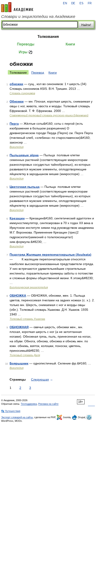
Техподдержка (29, 404)
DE (73, 3)
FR (90, 3)
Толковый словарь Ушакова (27, 319)
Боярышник (19, 363)
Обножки (17, 101)
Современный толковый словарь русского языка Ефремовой (49, 115)
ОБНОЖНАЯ (19, 327)
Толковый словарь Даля (25, 355)
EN (65, 3)
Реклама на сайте (48, 404)
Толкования (48, 37)
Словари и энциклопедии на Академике (38, 16)
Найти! (86, 25)
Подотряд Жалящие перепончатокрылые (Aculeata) (50, 254)
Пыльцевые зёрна (24, 155)
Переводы (25, 44)
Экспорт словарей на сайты (17, 417)
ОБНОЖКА (18, 295)
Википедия (16, 147)
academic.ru (17, 7)
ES (81, 3)
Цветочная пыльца (25, 186)
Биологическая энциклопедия (29, 287)
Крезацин (17, 218)
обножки (16, 84)
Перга (14, 123)
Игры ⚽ (26, 52)
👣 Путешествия (10, 411)
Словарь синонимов (22, 93)
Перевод (37, 72)
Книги (70, 44)
